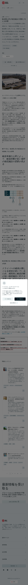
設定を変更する (14, 303)
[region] (14, 292)
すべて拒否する (8, 299)
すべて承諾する (20, 299)
